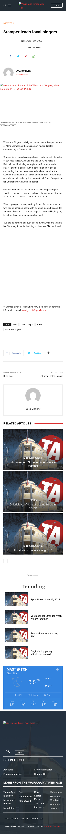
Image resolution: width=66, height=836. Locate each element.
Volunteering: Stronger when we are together (33, 464)
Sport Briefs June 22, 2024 (45, 599)
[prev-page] (5, 561)
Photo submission (12, 774)
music (39, 324)
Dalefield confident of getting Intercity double (33, 506)
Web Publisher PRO (52, 826)
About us (8, 769)
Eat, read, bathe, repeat (51, 376)
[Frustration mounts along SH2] (33, 534)
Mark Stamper (27, 324)
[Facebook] (10, 56)
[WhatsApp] (33, 56)
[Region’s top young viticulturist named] (16, 652)
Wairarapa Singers (13, 329)
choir (15, 324)
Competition (25, 796)
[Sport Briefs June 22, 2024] (16, 599)
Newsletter (9, 808)
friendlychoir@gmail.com (33, 310)
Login (57, 5)
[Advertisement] (33, 267)
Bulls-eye (8, 376)
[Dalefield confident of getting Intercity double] (33, 491)
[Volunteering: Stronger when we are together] (33, 449)
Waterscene (56, 792)
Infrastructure (33, 458)
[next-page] (11, 561)
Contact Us (40, 774)
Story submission (43, 769)
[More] (48, 353)
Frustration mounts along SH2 (33, 550)
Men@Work (25, 801)
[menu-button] (9, 5)
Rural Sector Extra (37, 796)
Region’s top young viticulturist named (41, 653)
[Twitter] (18, 56)
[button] (4, 5)
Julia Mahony (23, 71)
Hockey (32, 500)
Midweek (8, 23)
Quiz (21, 792)
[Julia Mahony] (9, 73)
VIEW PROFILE (22, 74)
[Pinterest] (25, 56)
